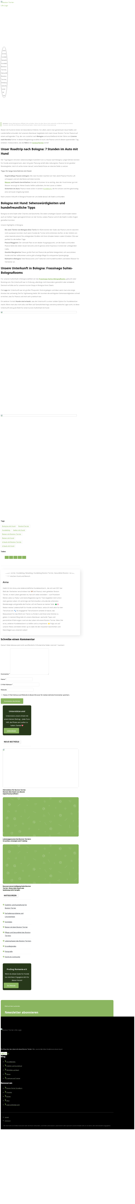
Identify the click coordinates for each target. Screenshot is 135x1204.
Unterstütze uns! (65, 16)
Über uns (54, 16)
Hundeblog (6, 530)
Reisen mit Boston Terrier (11, 534)
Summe (6, 1183)
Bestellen (41, 1197)
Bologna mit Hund (9, 526)
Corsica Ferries (38, 143)
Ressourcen (38, 16)
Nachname (27, 1161)
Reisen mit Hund (8, 538)
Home (23, 16)
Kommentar (5, 674)
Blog (29, 16)
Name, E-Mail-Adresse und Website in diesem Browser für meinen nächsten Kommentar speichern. (36, 695)
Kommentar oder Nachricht (13, 1193)
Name (3, 679)
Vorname (27, 1158)
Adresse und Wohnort (11, 1170)
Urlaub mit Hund (8, 546)
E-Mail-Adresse (7, 684)
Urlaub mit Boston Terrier (11, 542)
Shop (46, 16)
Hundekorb (47, 189)
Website (4, 690)
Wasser (8, 182)
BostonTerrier (23, 526)
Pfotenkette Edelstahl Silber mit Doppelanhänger (21, 1175)
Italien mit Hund (19, 530)
